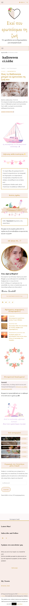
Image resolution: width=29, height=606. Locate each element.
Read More (19, 604)
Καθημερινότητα (11, 71)
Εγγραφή (6, 489)
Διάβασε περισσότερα (7, 111)
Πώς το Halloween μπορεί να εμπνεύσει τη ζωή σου (13, 77)
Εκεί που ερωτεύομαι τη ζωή (14, 29)
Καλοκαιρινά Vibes (13, 323)
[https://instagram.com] (6, 538)
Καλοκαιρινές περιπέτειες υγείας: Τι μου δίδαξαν (16, 319)
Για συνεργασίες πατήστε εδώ (14, 296)
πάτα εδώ (15, 568)
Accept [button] (14, 604)
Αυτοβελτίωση (12, 316)
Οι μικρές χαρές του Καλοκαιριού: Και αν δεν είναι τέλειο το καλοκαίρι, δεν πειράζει (18, 337)
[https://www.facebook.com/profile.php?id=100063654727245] (2, 538)
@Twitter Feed (5, 585)
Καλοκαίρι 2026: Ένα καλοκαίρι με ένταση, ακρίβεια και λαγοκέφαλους (18, 327)
